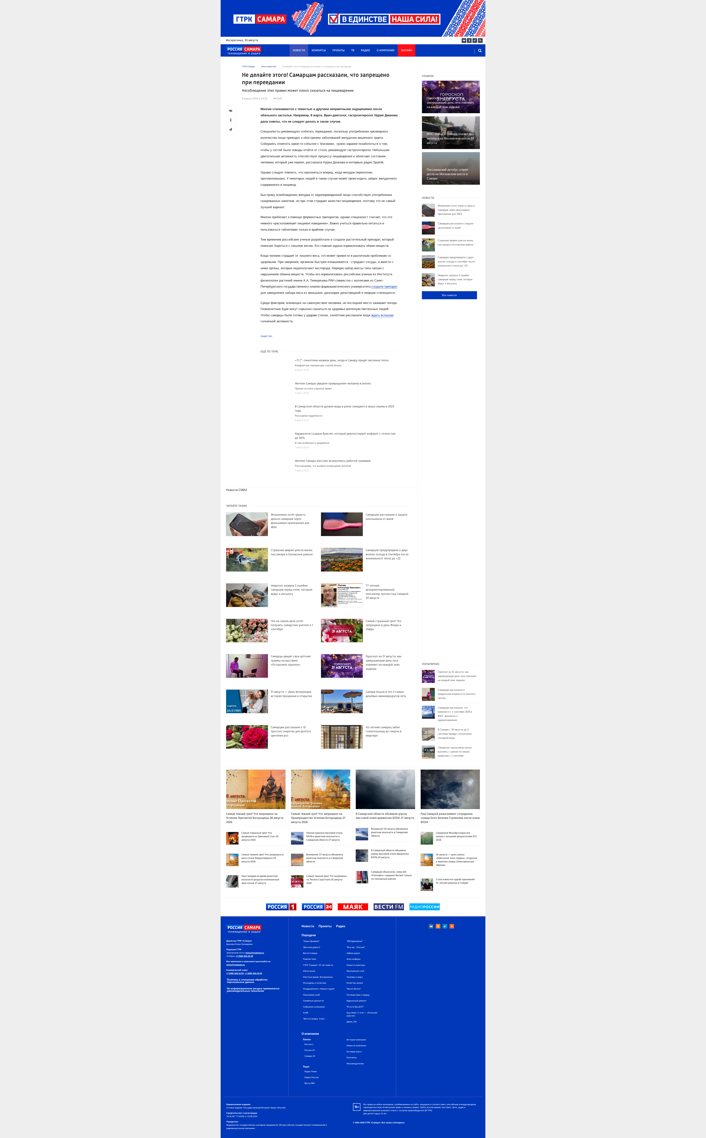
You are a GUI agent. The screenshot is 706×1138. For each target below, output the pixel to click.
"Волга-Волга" (354, 989)
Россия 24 (309, 1050)
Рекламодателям (355, 1063)
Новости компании (356, 1045)
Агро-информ (353, 959)
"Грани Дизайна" (311, 941)
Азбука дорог (353, 953)
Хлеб (305, 1013)
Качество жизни (355, 983)
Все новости (449, 295)
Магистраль (309, 971)
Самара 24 (309, 1056)
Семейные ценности (313, 1001)
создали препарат (384, 286)
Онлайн (406, 50)
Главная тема (309, 959)
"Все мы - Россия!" (356, 947)
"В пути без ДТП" (355, 1007)
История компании (356, 1040)
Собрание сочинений (314, 1007)
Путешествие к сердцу (358, 995)
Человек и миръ (355, 977)
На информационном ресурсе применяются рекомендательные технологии (253, 989)
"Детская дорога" (311, 947)
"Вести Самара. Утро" (314, 1019)
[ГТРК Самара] (243, 50)
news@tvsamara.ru (254, 953)
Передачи (309, 935)
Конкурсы (319, 50)
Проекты (338, 50)
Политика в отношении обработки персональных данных (247, 980)
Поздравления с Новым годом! (318, 989)
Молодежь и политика (314, 983)
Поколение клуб (311, 995)
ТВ (352, 50)
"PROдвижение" (355, 941)
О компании (385, 50)
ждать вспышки (382, 315)
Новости (299, 50)
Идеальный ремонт (356, 1001)
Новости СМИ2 (236, 490)
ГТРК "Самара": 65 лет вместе (318, 965)
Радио (365, 50)
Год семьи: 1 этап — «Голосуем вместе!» (362, 1014)
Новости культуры (356, 965)
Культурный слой (355, 971)
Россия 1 (308, 1044)
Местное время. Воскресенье (318, 977)
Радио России (311, 1077)
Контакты (352, 1057)
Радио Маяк (310, 1072)
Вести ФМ (309, 1083)
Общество (266, 336)
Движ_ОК (352, 1022)
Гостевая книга (354, 1052)
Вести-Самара (310, 953)
